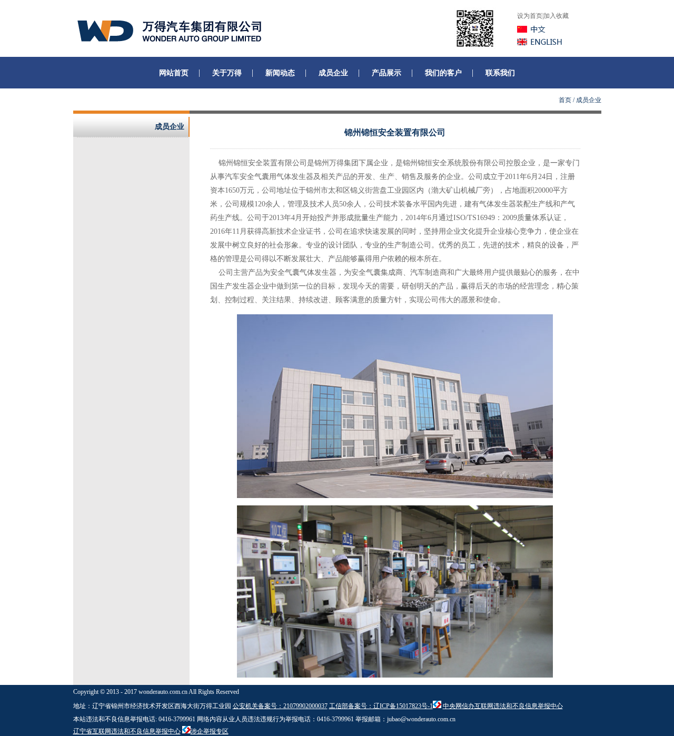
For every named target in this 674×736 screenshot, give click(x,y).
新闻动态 (280, 73)
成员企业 (333, 73)
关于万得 (227, 73)
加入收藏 (556, 15)
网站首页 (174, 73)
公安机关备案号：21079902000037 (280, 706)
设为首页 (529, 15)
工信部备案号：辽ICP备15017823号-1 (381, 706)
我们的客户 (443, 73)
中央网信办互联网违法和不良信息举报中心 (503, 706)
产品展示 (386, 73)
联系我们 (500, 73)
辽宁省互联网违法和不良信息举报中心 (127, 731)
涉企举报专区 (210, 731)
